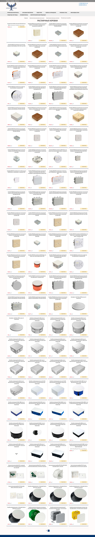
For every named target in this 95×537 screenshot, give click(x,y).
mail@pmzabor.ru (83, 4)
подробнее (22, 26)
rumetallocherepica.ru (11, 6)
